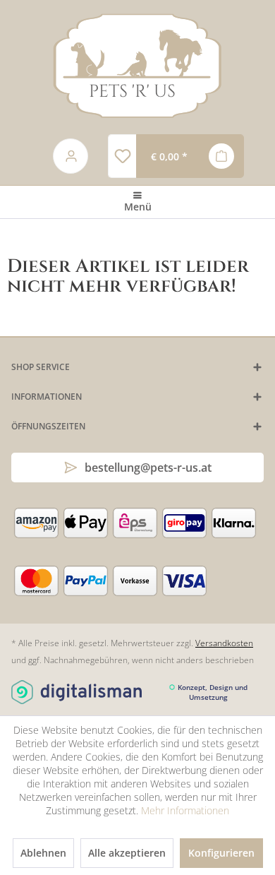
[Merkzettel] (122, 156)
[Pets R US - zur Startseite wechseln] (138, 66)
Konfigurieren (221, 852)
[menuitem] (122, 156)
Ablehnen (43, 852)
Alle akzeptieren (127, 852)
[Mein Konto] (71, 156)
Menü (138, 206)
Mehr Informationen (185, 810)
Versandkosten (224, 643)
